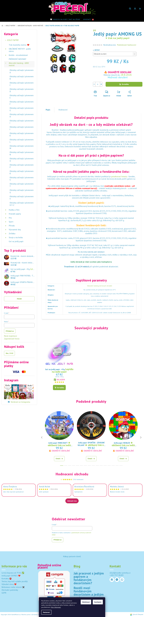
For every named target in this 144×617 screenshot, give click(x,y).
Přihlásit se (10, 331)
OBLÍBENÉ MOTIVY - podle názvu (20, 50)
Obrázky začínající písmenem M (22, 147)
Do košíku (125, 84)
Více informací (56, 607)
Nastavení (46, 612)
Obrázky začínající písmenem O (22, 159)
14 (117, 465)
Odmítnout (86, 602)
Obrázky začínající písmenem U (22, 191)
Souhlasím (97, 602)
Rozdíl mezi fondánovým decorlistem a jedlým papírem (89, 592)
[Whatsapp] (122, 579)
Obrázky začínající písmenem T (22, 185)
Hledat (19, 299)
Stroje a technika (16, 237)
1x (94, 30)
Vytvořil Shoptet (138, 614)
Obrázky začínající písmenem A (22, 71)
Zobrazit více (72, 501)
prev (41, 437)
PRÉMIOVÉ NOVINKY (17, 59)
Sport (11, 221)
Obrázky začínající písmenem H (22, 115)
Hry (10, 218)
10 (101, 465)
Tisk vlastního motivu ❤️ (19, 45)
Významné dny (15, 229)
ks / (9, 353)
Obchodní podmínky (10, 590)
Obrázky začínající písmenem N (22, 153)
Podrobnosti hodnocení (126, 45)
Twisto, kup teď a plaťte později (15, 581)
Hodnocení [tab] (62, 110)
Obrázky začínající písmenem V (22, 197)
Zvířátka (12, 233)
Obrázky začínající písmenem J (22, 128)
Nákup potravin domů (72, 556)
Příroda (12, 225)
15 (121, 465)
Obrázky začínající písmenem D (22, 90)
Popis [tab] (48, 110)
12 (109, 465)
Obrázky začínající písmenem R (22, 172)
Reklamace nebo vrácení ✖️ (13, 587)
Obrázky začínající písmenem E (22, 96)
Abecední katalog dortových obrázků (99, 286)
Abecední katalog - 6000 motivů (19, 64)
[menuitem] (65, 19)
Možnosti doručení (118, 77)
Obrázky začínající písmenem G (22, 109)
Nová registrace (10, 336)
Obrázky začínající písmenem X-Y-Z (22, 204)
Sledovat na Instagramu (20, 402)
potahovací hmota (119, 176)
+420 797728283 (117, 575)
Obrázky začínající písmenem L (22, 140)
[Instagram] (112, 579)
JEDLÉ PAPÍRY (13, 40)
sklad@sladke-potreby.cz (120, 573)
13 (113, 465)
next (140, 437)
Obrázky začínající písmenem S (22, 178)
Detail (58, 458)
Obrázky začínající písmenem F (22, 103)
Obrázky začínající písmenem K (22, 134)
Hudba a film (14, 210)
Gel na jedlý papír (16, 241)
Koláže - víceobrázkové (18, 55)
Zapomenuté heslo (11, 339)
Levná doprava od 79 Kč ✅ (13, 573)
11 (105, 465)
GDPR (4, 593)
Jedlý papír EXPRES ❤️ (11, 575)
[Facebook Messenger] (117, 579)
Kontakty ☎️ (7, 578)
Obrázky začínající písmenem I (22, 121)
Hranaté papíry (15, 214)
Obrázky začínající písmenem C (22, 84)
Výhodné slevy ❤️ (9, 584)
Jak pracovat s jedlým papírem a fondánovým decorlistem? (89, 578)
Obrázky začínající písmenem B (22, 77)
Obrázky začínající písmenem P (22, 166)
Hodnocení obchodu (72, 474)
